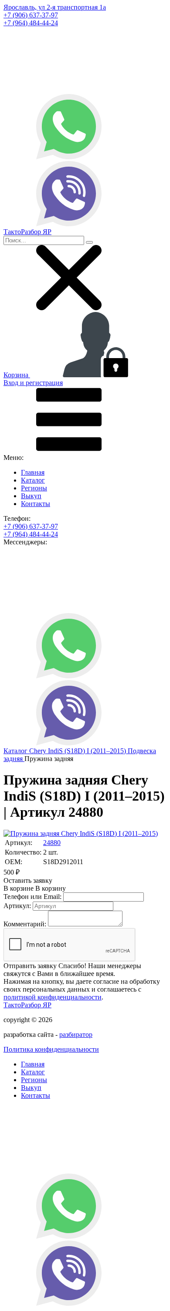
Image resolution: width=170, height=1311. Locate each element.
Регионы (34, 488)
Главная (32, 472)
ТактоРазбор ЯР (27, 1005)
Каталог (33, 480)
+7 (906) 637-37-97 (30, 15)
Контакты (35, 503)
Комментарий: (24, 924)
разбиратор (75, 1034)
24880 (52, 842)
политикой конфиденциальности (52, 997)
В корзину (34, 888)
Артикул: (17, 905)
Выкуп (31, 496)
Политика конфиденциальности (51, 1049)
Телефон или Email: (32, 896)
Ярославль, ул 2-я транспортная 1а (54, 7)
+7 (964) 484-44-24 (30, 23)
